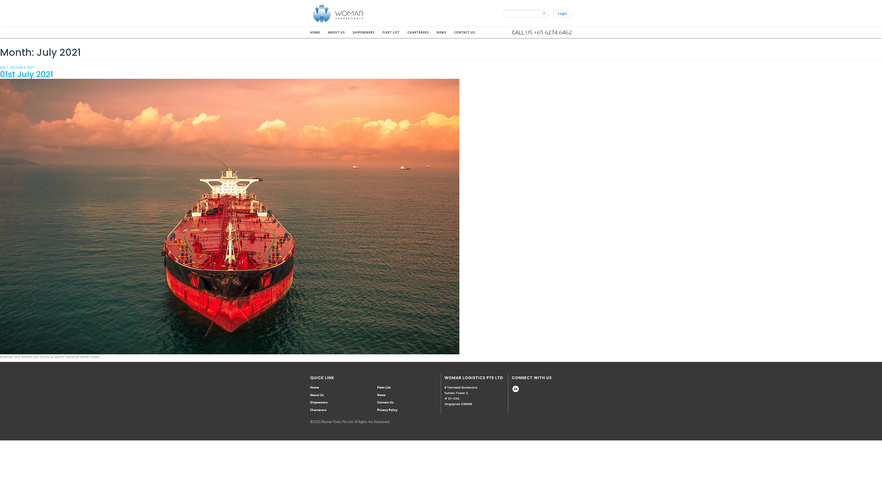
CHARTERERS (418, 32)
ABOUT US (336, 32)
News (441, 32)
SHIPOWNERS (364, 32)
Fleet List (391, 32)
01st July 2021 (26, 74)
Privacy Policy (387, 410)
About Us (317, 395)
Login (562, 13)
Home (315, 32)
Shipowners (319, 402)
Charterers (318, 410)
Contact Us (464, 32)
